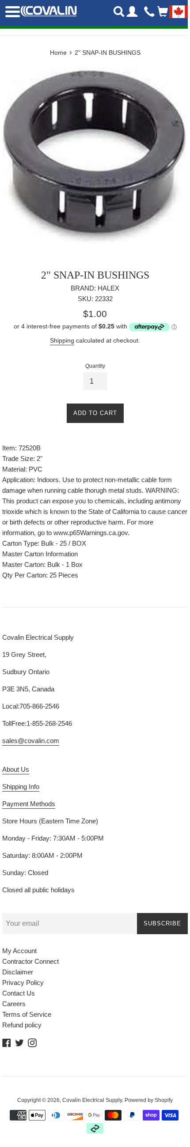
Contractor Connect (30, 961)
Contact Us (18, 993)
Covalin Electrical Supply (92, 1100)
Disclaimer (17, 972)
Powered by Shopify (149, 1100)
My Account (19, 951)
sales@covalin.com (30, 740)
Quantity (95, 366)
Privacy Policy (23, 982)
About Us (15, 769)
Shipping (62, 340)
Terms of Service (26, 1014)
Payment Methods (28, 803)
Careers (14, 1003)
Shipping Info (20, 786)
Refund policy (22, 1025)
